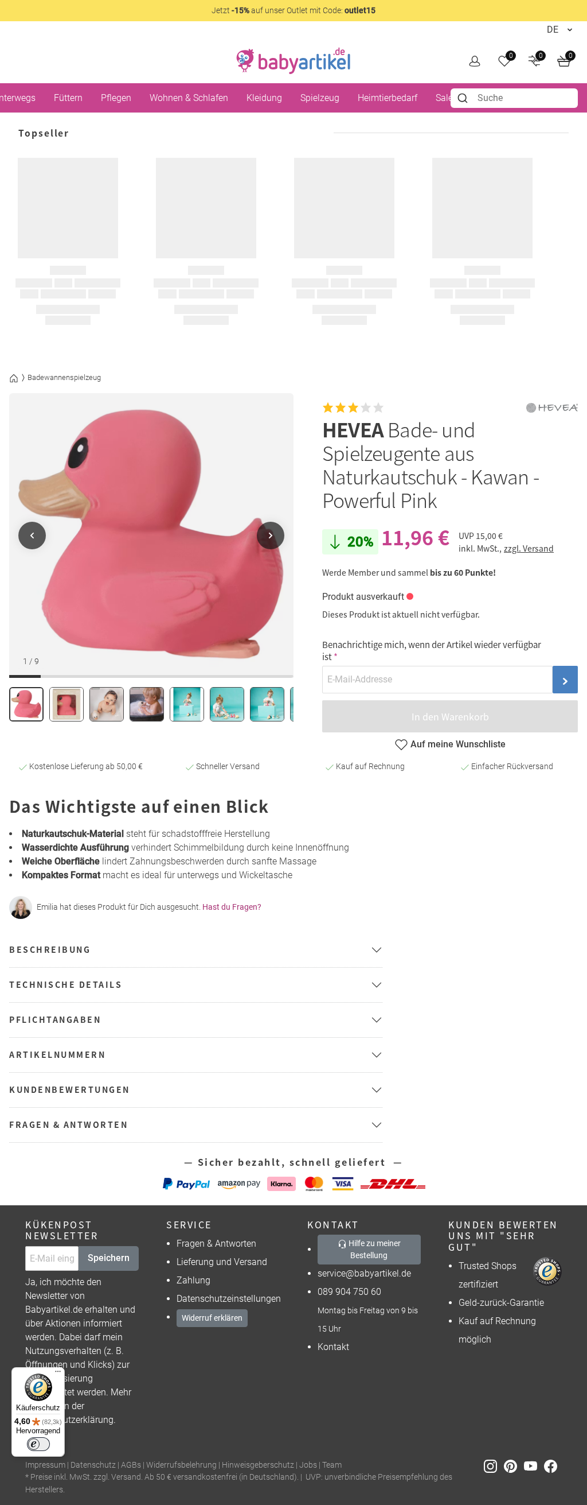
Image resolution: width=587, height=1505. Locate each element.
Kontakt (333, 1346)
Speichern (109, 1257)
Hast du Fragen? (231, 906)
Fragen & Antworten (216, 1243)
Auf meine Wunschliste (458, 744)
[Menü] (58, 1374)
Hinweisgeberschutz (258, 1465)
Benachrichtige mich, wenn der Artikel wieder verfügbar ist (431, 650)
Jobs (308, 1465)
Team (332, 1465)
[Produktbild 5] (187, 704)
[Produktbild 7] (267, 704)
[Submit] (464, 98)
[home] (293, 60)
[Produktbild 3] (106, 704)
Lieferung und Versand (222, 1261)
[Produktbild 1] (26, 704)
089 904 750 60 (349, 1291)
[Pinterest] (514, 1465)
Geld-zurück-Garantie (501, 1302)
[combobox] (514, 98)
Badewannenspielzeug (64, 377)
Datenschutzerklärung (69, 1419)
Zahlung (193, 1280)
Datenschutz (93, 1465)
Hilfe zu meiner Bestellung (374, 1249)
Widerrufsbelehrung (181, 1465)
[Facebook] (553, 1465)
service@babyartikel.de (364, 1273)
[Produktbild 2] (66, 704)
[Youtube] (534, 1465)
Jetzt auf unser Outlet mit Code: (293, 10)
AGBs (131, 1465)
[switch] (38, 1444)
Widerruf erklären (212, 1317)
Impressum (45, 1465)
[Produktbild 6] (227, 704)
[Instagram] (494, 1465)
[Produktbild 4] (147, 704)
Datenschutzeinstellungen (229, 1298)
